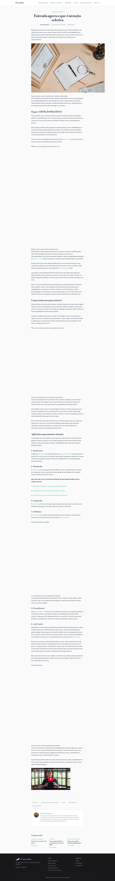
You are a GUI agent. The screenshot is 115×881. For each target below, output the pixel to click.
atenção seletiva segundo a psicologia (50, 802)
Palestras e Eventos (53, 867)
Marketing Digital (56, 2)
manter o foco (37, 258)
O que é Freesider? (52, 860)
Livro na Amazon (52, 865)
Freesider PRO (79, 865)
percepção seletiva (37, 805)
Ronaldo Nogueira (46, 813)
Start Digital (79, 863)
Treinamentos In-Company (54, 870)
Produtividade (43, 2)
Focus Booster (40, 611)
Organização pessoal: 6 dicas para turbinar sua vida (49, 491)
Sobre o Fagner (52, 863)
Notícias (96, 2)
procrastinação (63, 268)
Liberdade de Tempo (57, 11)
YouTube (18, 867)
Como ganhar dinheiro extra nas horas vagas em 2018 (56, 843)
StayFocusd (42, 454)
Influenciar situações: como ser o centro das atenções (50, 486)
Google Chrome (66, 454)
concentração (64, 517)
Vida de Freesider (85, 2)
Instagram (23, 867)
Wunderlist (35, 470)
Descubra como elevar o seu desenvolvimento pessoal (50, 495)
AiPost (77, 860)
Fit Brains (35, 515)
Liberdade (68, 2)
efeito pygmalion (72, 802)
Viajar (76, 2)
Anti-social (76, 637)
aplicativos (35, 802)
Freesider (20, 3)
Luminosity (35, 504)
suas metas (66, 139)
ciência (63, 802)
